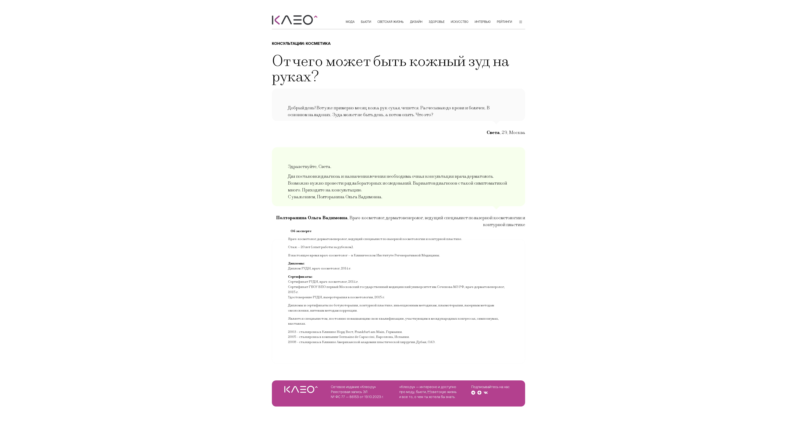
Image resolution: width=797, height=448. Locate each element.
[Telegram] (473, 393)
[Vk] (486, 393)
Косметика (318, 43)
